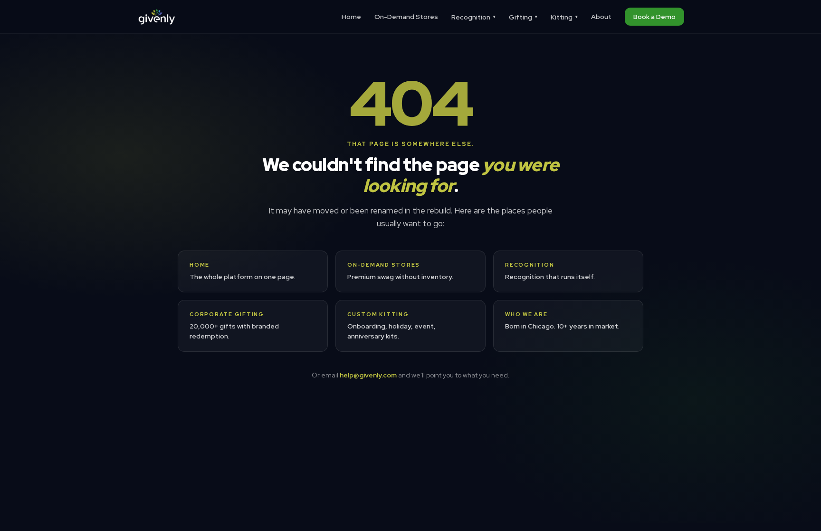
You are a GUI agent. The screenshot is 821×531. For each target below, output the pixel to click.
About (601, 16)
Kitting (564, 17)
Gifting (523, 17)
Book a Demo (654, 16)
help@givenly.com (368, 375)
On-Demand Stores (406, 16)
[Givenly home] (157, 16)
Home (351, 16)
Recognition (473, 17)
